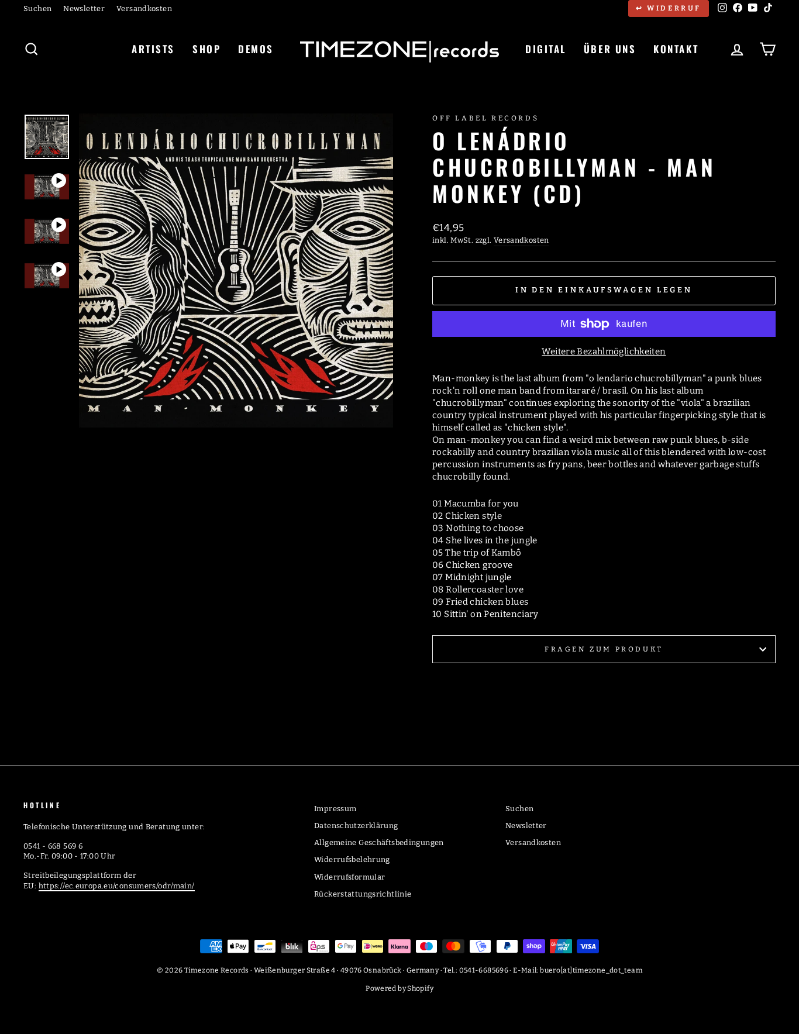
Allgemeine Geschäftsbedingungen (379, 842)
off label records (485, 118)
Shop (206, 49)
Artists (153, 49)
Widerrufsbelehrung (352, 859)
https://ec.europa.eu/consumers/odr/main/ (117, 885)
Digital (545, 49)
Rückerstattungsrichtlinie (362, 894)
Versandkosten (144, 8)
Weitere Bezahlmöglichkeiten (604, 351)
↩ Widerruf (668, 8)
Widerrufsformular (349, 877)
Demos (256, 49)
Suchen (37, 8)
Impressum (335, 808)
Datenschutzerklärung (356, 825)
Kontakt (675, 49)
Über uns (610, 49)
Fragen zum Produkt (604, 649)
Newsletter (84, 8)
